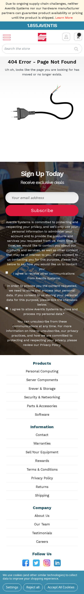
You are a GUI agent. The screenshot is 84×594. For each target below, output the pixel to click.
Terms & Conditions (42, 469)
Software (42, 414)
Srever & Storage (42, 389)
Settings (12, 587)
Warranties (42, 443)
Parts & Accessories (42, 406)
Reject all (32, 587)
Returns (42, 487)
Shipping (42, 495)
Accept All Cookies (61, 587)
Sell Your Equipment (42, 452)
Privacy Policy (42, 478)
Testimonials (42, 533)
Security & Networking (42, 397)
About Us (42, 516)
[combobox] (42, 49)
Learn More (64, 17)
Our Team (42, 524)
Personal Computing (42, 371)
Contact (42, 435)
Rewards (42, 461)
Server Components (42, 380)
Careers (42, 542)
